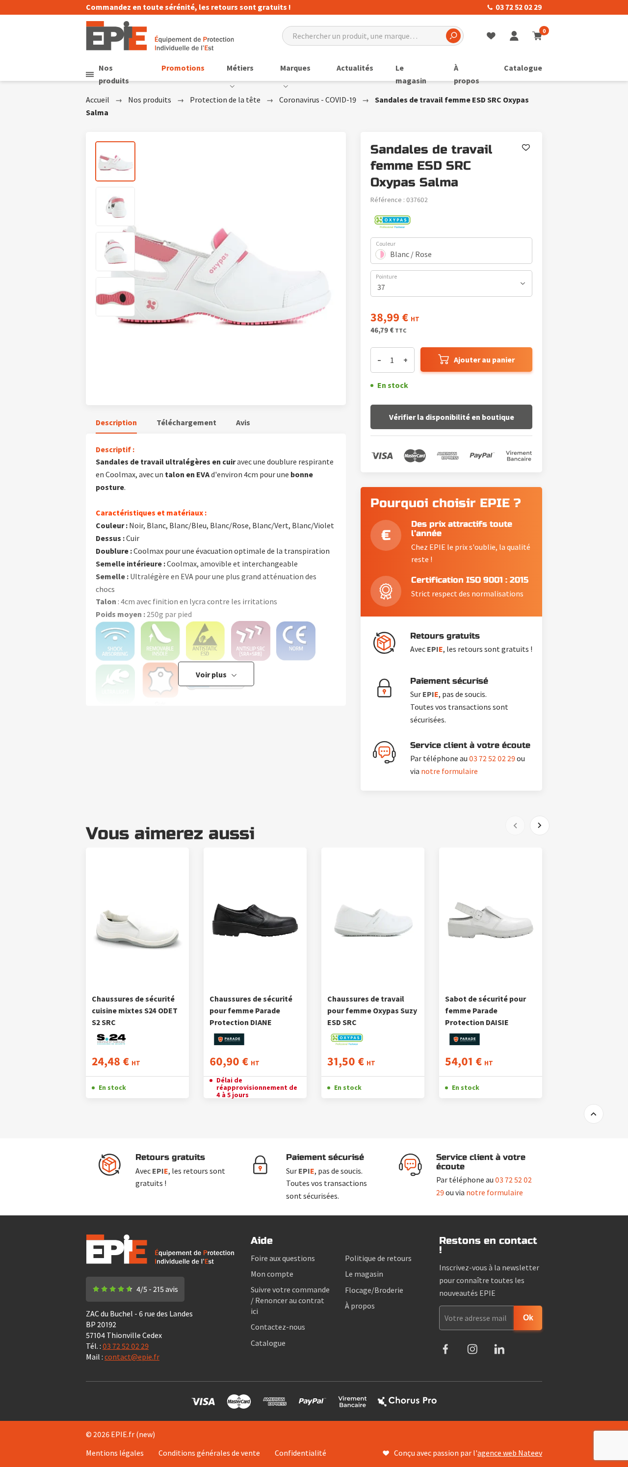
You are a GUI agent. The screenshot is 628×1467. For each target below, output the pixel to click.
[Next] (540, 825)
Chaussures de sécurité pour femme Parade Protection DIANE (250, 1010)
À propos (466, 74)
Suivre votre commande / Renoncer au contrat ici (290, 1300)
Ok (528, 1317)
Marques (295, 68)
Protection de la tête (225, 99)
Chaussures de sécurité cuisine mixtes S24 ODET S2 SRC (135, 1010)
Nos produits (114, 74)
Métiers (240, 68)
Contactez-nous (278, 1327)
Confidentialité (300, 1453)
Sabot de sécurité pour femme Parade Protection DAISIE (485, 1010)
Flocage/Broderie (374, 1290)
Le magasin (410, 74)
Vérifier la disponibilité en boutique (451, 417)
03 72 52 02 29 (519, 7)
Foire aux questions (283, 1258)
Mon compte (272, 1274)
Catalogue (523, 68)
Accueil (97, 99)
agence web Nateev (509, 1453)
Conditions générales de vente (209, 1453)
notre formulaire (449, 771)
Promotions (183, 68)
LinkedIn (499, 1349)
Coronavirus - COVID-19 (317, 99)
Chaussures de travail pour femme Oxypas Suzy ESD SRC (372, 1010)
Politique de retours (378, 1258)
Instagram (472, 1349)
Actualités (355, 68)
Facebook (445, 1349)
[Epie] (160, 35)
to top (593, 1114)
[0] (537, 36)
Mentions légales (115, 1453)
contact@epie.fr (132, 1357)
